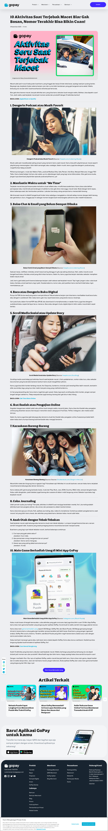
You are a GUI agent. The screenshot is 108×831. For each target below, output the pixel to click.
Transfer (31, 770)
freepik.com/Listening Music (73, 268)
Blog (30, 798)
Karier (69, 782)
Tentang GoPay (72, 770)
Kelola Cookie (33, 810)
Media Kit (70, 776)
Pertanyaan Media (73, 779)
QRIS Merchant (52, 773)
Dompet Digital (34, 779)
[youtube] (15, 776)
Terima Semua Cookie (88, 824)
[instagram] (9, 776)
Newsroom (70, 773)
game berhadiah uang (30, 629)
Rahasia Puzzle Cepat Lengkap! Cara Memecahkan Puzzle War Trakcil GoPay (21, 708)
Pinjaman (32, 776)
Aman (31, 782)
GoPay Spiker (51, 776)
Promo (31, 801)
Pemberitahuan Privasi (36, 807)
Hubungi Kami (33, 804)
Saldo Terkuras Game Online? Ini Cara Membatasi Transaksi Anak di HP (86, 708)
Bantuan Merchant (35, 795)
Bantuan (32, 792)
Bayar (31, 773)
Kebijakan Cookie (41, 829)
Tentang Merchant (53, 770)
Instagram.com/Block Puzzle (73, 618)
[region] (54, 824)
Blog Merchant (52, 779)
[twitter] (12, 776)
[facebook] (5, 776)
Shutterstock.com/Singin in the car (69, 479)
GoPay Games (33, 785)
